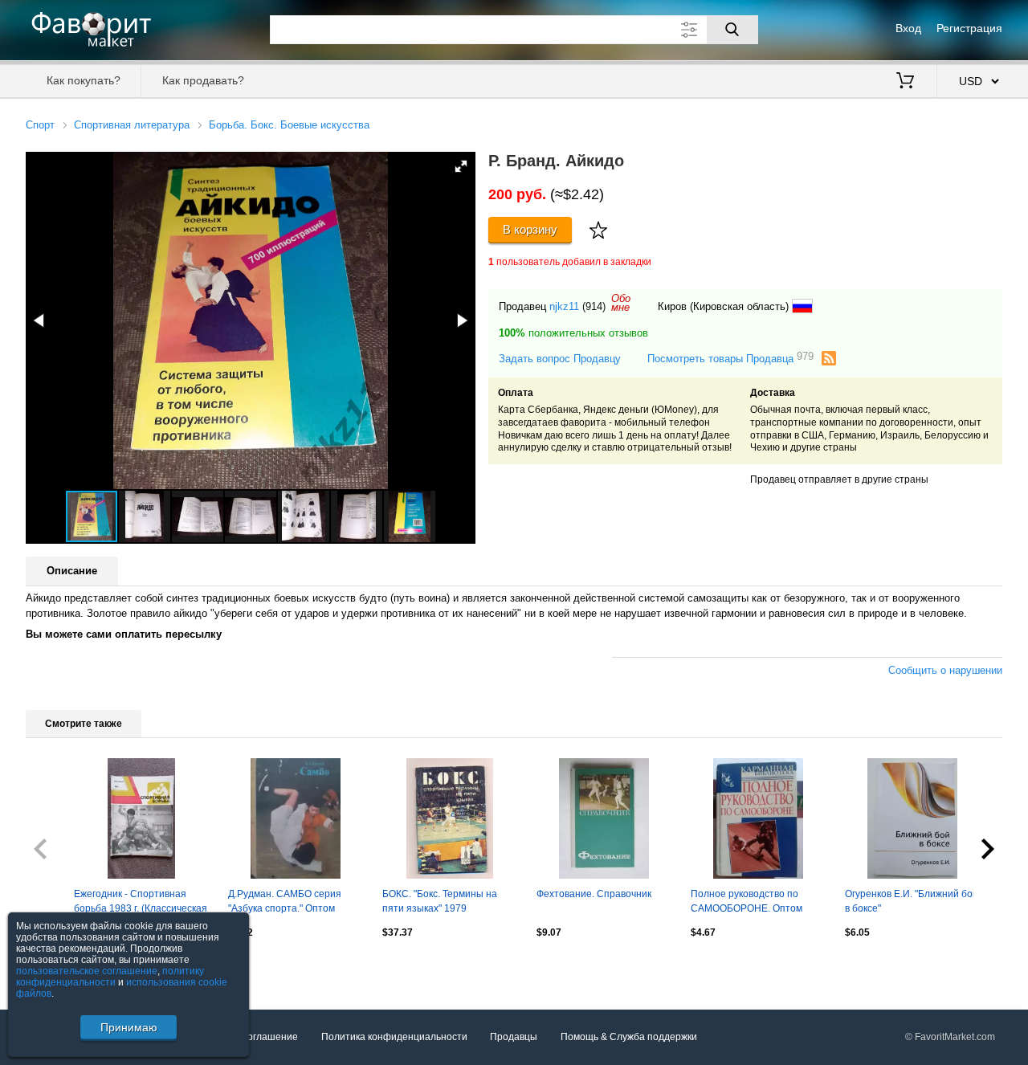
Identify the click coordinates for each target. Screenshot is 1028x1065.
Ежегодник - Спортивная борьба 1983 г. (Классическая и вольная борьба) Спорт (140, 902)
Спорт (40, 125)
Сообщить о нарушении (945, 670)
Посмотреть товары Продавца (730, 358)
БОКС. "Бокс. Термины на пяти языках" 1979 (439, 901)
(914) (594, 306)
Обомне (620, 303)
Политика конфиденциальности (394, 1037)
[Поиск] (732, 29)
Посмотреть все (62, 967)
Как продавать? (203, 80)
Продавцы (513, 1037)
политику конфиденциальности (110, 976)
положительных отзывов (573, 333)
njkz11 (564, 306)
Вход (908, 28)
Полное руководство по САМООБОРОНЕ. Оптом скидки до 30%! (746, 902)
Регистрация (969, 28)
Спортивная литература (132, 125)
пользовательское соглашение (86, 971)
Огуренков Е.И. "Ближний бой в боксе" (911, 901)
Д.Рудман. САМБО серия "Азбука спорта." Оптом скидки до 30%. (284, 902)
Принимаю (128, 1027)
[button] (461, 166)
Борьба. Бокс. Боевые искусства (289, 125)
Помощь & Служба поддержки (629, 1037)
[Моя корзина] (905, 82)
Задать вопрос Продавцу (560, 359)
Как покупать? (83, 80)
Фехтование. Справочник (593, 894)
